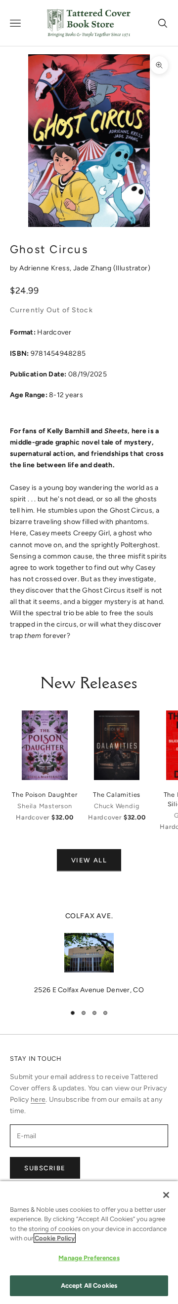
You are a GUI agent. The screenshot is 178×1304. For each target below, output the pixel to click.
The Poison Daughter (45, 794)
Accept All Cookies (89, 1285)
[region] (89, 953)
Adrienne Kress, (46, 268)
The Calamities (116, 794)
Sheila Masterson (44, 806)
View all (89, 860)
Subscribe (45, 1168)
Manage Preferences (88, 1258)
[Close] (166, 1195)
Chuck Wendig (116, 806)
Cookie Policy (55, 1238)
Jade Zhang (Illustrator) (111, 268)
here (38, 1099)
